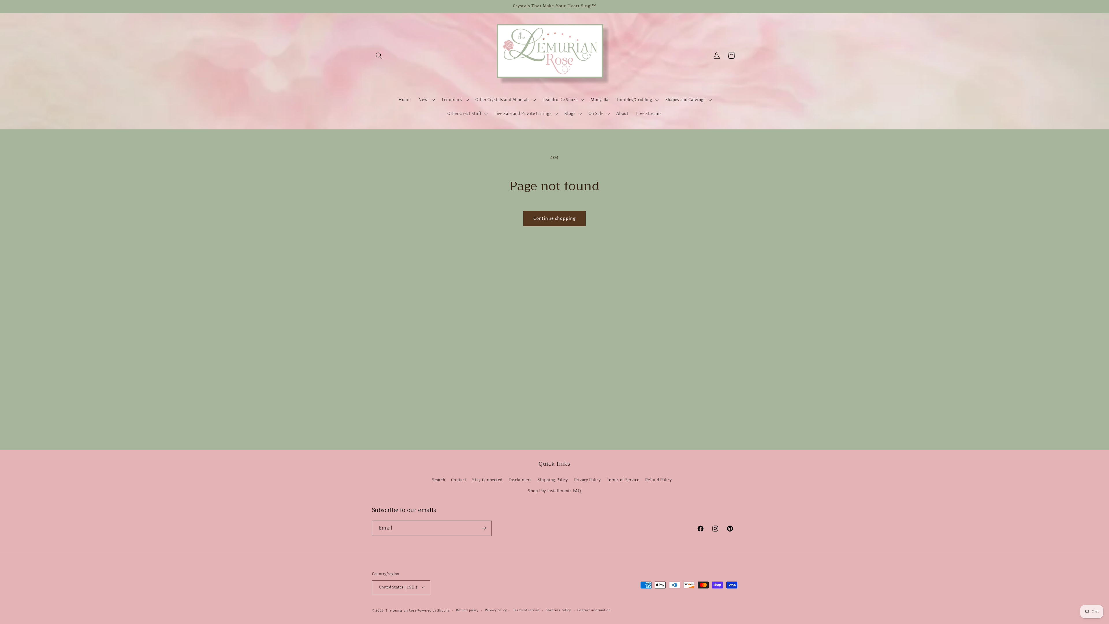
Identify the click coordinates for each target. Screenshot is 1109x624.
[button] (379, 55)
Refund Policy (658, 480)
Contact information (594, 610)
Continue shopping (554, 218)
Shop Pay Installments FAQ (554, 491)
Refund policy (467, 610)
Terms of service (526, 610)
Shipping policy (558, 610)
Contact (458, 480)
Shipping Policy (552, 480)
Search (438, 480)
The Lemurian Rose (401, 610)
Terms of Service (623, 480)
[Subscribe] (484, 528)
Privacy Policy (587, 480)
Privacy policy (496, 610)
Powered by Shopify (433, 610)
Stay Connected (487, 480)
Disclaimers (520, 480)
